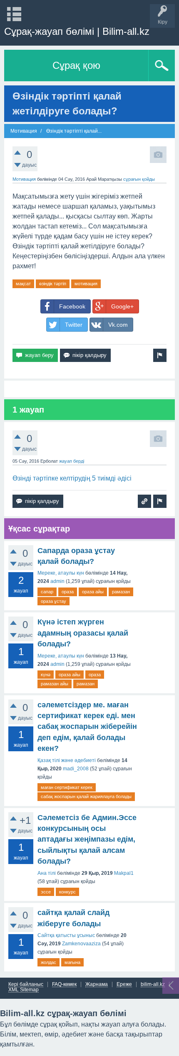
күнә (45, 674)
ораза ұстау (53, 601)
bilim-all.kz (153, 984)
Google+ (122, 306)
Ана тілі (46, 873)
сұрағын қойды (139, 179)
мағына (72, 962)
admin (57, 581)
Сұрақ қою (76, 65)
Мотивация (24, 179)
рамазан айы (54, 683)
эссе (46, 891)
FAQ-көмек (64, 984)
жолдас (48, 962)
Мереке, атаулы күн (60, 573)
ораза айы (93, 591)
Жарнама (96, 984)
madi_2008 (76, 769)
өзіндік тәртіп (52, 283)
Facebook (72, 306)
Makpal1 (124, 873)
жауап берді (71, 461)
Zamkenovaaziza (81, 944)
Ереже (124, 984)
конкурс (67, 891)
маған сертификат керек (66, 787)
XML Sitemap (23, 990)
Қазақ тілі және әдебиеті (66, 760)
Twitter (73, 324)
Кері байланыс (25, 984)
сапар (47, 591)
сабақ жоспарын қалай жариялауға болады (86, 796)
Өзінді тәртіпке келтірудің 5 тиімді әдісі (72, 478)
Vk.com (118, 324)
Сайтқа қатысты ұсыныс (66, 935)
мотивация (86, 283)
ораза (68, 591)
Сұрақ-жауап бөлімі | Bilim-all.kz (76, 31)
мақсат (23, 283)
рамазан (121, 591)
